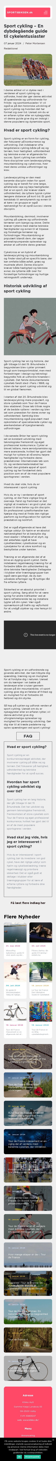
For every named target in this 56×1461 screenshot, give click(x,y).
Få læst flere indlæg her (28, 903)
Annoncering (28, 1435)
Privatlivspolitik (32, 1457)
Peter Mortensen (35, 43)
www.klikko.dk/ (31, 1420)
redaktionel (11, 48)
